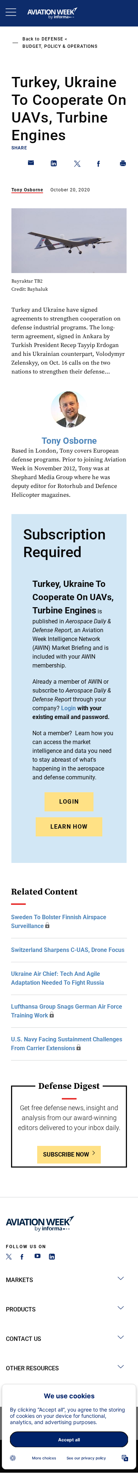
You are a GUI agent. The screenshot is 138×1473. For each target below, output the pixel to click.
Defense (52, 39)
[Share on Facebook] (100, 164)
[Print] (123, 164)
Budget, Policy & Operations (60, 46)
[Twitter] (9, 1257)
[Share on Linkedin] (54, 164)
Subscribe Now (66, 1154)
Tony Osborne (27, 189)
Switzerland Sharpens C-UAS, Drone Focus (67, 949)
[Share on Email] (31, 164)
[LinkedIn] (52, 1257)
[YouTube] (37, 1257)
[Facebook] (23, 1257)
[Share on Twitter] (77, 164)
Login (69, 801)
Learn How (69, 826)
